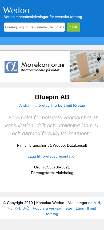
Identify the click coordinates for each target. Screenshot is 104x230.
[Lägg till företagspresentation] (52, 156)
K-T (17, 208)
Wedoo (16, 10)
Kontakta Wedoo (50, 203)
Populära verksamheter (52, 208)
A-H (97, 203)
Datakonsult (77, 145)
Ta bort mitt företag (69, 105)
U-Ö (25, 208)
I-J (10, 208)
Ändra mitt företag (34, 105)
